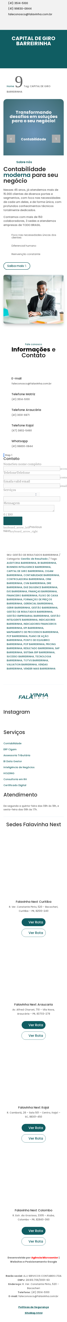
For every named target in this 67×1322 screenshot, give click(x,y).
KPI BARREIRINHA (33, 628)
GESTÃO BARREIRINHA (44, 607)
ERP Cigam (9, 749)
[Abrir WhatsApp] (8, 1313)
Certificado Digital (14, 785)
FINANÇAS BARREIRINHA (42, 591)
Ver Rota (36, 922)
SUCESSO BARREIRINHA (20, 656)
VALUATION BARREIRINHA (22, 664)
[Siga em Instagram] (42, 26)
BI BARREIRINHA (47, 563)
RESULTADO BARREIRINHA (39, 648)
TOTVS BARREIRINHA (36, 660)
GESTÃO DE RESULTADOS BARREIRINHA (30, 611)
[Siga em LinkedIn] (62, 26)
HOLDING (8, 773)
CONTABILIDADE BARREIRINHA (41, 575)
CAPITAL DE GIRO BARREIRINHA (25, 571)
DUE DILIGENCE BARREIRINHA (40, 587)
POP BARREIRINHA (34, 644)
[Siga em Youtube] (49, 26)
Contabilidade (12, 743)
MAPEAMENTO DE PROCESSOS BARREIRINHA (32, 632)
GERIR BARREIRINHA (18, 607)
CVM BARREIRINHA (35, 583)
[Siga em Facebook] (55, 26)
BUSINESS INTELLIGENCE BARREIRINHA (29, 567)
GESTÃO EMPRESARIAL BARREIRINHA (28, 616)
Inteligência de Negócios (19, 767)
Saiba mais (15, 266)
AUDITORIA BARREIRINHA (21, 563)
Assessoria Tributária (16, 755)
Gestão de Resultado (34, 558)
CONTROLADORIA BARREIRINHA (25, 579)
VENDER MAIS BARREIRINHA (39, 668)
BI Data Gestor (12, 761)
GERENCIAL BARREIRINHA (38, 603)
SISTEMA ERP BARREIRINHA (39, 652)
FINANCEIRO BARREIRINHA (22, 595)
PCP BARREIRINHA (17, 636)
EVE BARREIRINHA (17, 591)
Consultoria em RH (15, 779)
